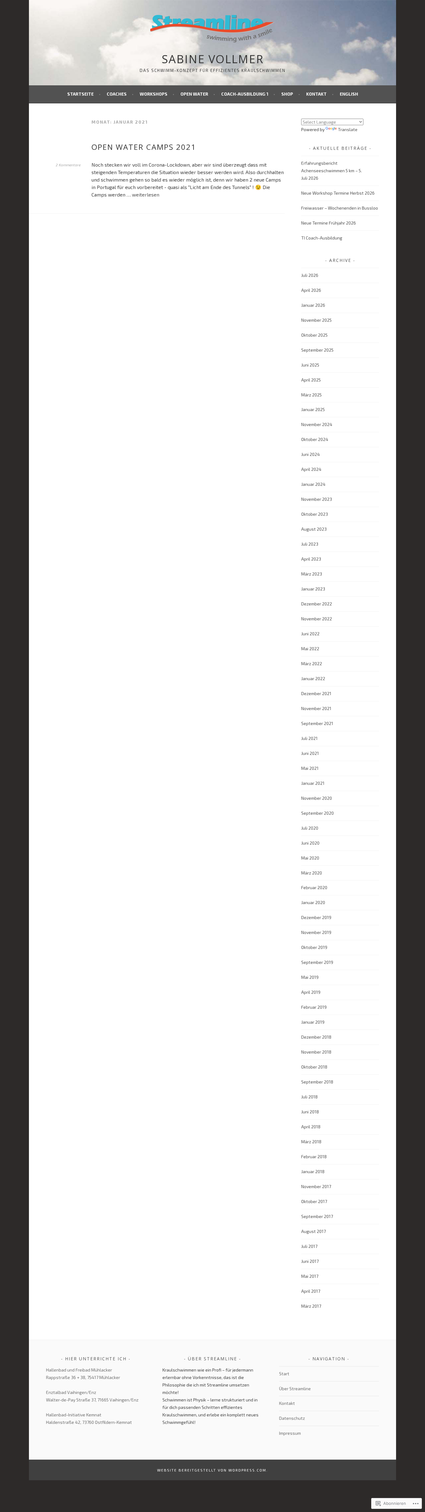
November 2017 (316, 1186)
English (349, 94)
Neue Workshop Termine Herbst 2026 (338, 193)
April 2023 (311, 559)
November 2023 (316, 499)
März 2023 (311, 573)
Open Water (194, 94)
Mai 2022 (310, 648)
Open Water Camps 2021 (143, 147)
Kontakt (316, 94)
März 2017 (311, 1306)
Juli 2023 (309, 544)
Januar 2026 (313, 305)
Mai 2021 (310, 768)
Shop (287, 94)
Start (284, 1373)
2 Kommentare (68, 165)
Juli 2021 (309, 738)
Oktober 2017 (314, 1201)
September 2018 (317, 1081)
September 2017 (317, 1216)
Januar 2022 (313, 678)
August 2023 (314, 529)
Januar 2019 (313, 1022)
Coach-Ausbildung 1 (244, 94)
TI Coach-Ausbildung (321, 237)
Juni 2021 (310, 753)
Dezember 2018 (316, 1037)
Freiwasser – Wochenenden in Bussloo (339, 208)
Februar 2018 (314, 1156)
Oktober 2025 (314, 335)
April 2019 (310, 992)
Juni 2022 (310, 633)
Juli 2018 (309, 1096)
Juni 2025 (310, 364)
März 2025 (311, 394)
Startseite (80, 94)
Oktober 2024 (314, 439)
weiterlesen (145, 194)
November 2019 (316, 932)
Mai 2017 (309, 1276)
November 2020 (316, 798)
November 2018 (316, 1052)
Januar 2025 (313, 409)
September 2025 (317, 350)
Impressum (290, 1433)
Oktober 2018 (314, 1066)
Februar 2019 (314, 1007)
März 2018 (311, 1141)
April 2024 (311, 469)
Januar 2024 (313, 484)
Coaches (117, 94)
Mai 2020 (310, 857)
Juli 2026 (309, 275)
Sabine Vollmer (213, 59)
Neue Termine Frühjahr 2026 (328, 222)
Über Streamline (295, 1388)
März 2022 (311, 663)
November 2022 (316, 618)
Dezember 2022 (316, 603)
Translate (347, 129)
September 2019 (317, 962)
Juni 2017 (310, 1261)
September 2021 (317, 723)
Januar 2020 (313, 902)
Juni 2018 (310, 1111)
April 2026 (311, 290)
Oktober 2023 (314, 514)
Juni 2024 (310, 454)
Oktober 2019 (314, 947)
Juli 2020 (309, 828)
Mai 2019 (310, 977)
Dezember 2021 (316, 693)
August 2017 (313, 1231)
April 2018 (310, 1126)
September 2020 (317, 813)
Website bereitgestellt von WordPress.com (211, 1470)
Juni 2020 (310, 843)
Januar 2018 (313, 1171)
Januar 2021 (313, 783)
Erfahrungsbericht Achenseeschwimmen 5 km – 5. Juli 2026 (331, 170)
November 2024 (316, 424)
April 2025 (311, 379)
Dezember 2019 (316, 917)
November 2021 (316, 708)
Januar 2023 (313, 588)
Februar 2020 (314, 887)
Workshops (153, 94)
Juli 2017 (309, 1246)
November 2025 (316, 320)
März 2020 (311, 872)
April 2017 (310, 1291)
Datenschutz (292, 1418)
